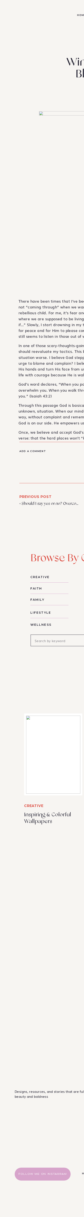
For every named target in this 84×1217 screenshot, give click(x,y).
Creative (33, 806)
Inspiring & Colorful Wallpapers (47, 818)
